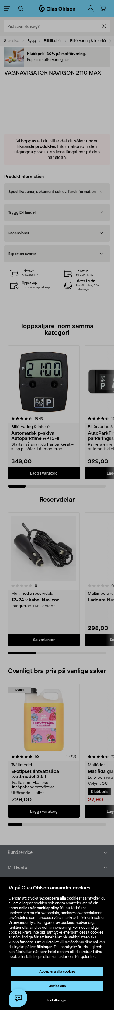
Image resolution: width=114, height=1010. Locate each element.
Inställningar (57, 1000)
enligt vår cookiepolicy (39, 908)
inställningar (41, 947)
